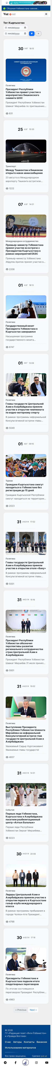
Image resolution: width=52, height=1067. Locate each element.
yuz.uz (44, 1056)
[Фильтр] (32, 33)
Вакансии (42, 1042)
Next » (33, 1009)
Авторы (17, 1042)
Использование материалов (20, 1047)
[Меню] (46, 14)
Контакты (29, 1042)
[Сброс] (38, 33)
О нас (8, 1042)
